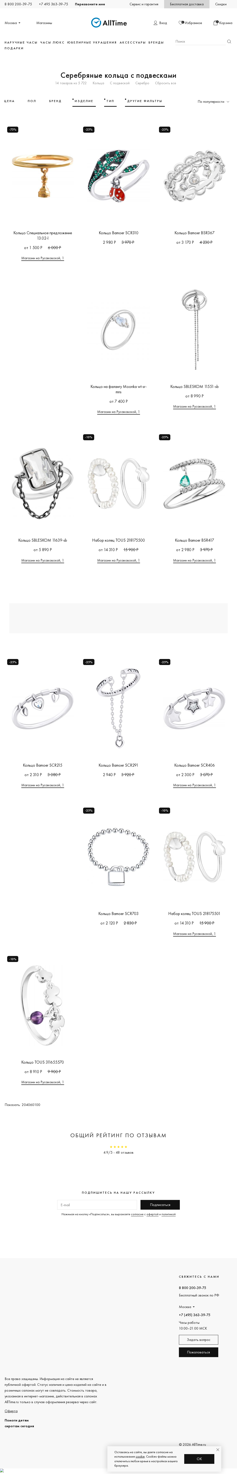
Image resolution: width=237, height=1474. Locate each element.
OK (199, 1458)
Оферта (11, 1410)
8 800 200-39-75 (18, 4)
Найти (229, 41)
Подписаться (160, 1204)
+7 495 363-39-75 (53, 4)
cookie (140, 1456)
